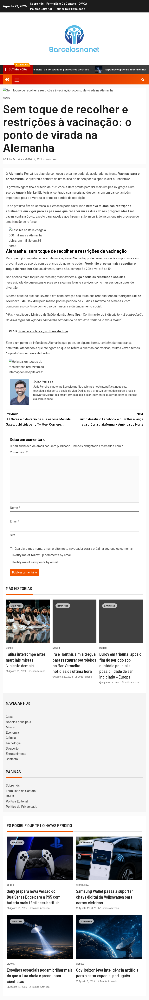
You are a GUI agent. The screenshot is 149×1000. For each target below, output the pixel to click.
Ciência (11, 738)
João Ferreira (14, 159)
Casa (9, 717)
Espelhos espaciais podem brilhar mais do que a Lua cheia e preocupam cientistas (40, 975)
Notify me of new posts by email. (35, 562)
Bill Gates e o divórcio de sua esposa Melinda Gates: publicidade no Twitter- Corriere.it (38, 419)
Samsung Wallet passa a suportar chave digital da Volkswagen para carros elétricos (104, 896)
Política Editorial (41, 9)
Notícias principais (18, 722)
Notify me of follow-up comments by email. (42, 555)
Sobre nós (37, 3)
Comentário (19, 452)
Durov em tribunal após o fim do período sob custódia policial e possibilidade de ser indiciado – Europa (120, 665)
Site (12, 535)
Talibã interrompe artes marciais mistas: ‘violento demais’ (26, 659)
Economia (12, 732)
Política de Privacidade (70, 9)
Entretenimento (16, 754)
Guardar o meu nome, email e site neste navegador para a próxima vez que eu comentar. (74, 548)
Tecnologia (13, 743)
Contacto (12, 759)
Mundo (6, 98)
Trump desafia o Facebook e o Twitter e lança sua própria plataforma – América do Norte (110, 419)
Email (14, 521)
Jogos (10, 885)
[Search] (142, 79)
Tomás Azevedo (40, 908)
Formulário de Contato (61, 3)
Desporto (12, 748)
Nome (15, 508)
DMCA (83, 3)
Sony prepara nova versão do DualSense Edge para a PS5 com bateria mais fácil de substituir (34, 896)
